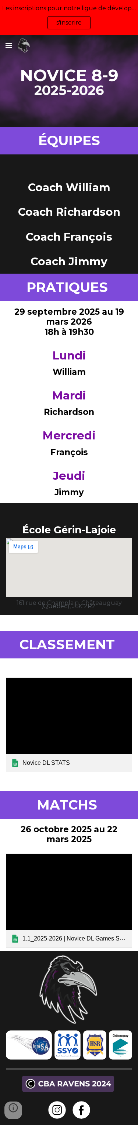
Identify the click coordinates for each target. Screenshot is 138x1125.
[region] (69, 17)
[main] (69, 81)
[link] (69, 724)
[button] (9, 45)
